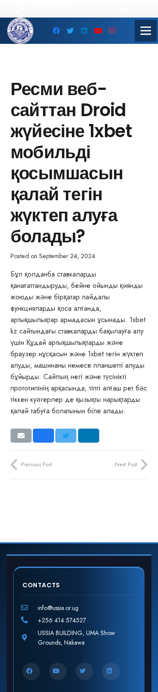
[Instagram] (112, 31)
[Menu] (146, 31)
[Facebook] (56, 31)
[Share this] (43, 436)
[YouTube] (98, 31)
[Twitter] (70, 31)
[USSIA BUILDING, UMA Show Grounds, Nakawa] (30, 637)
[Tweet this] (65, 436)
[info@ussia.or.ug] (30, 608)
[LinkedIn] (84, 31)
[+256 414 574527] (30, 620)
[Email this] (21, 436)
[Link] (20, 31)
